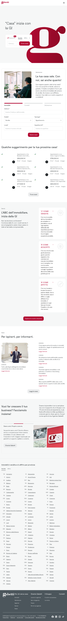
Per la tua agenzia (36, 606)
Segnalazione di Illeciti (40, 617)
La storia (47, 600)
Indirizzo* (7, 108)
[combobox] (12, 43)
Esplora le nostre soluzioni (33, 318)
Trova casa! (24, 43)
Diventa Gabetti (10, 445)
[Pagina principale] (5, 2)
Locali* (6, 125)
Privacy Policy (6, 617)
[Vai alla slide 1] (8, 423)
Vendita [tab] (20, 38)
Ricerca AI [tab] (12, 38)
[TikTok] (63, 617)
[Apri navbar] (64, 3)
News (16, 608)
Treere (32, 603)
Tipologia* (37, 117)
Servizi (16, 606)
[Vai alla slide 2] (18, 423)
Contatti (62, 594)
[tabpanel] (33, 122)
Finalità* (6, 117)
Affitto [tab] (25, 38)
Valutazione (18, 600)
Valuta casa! (33, 135)
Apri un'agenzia (35, 600)
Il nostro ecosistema (50, 597)
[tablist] (18, 37)
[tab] (13, 105)
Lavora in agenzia (36, 597)
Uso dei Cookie (20, 617)
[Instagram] (60, 617)
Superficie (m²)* (39, 125)
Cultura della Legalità (29, 617)
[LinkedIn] (56, 617)
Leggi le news (33, 391)
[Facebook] (53, 617)
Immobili (17, 597)
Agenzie (17, 603)
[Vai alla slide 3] (29, 423)
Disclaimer (12, 617)
